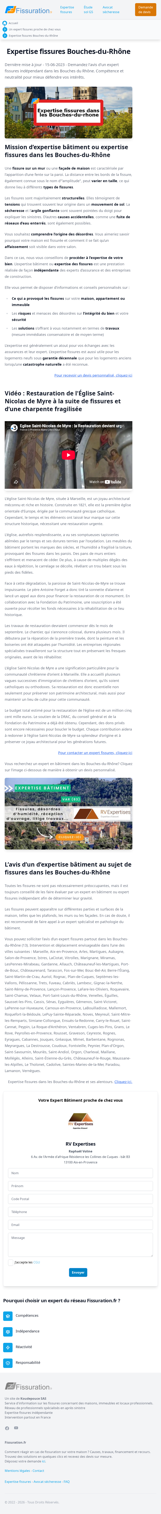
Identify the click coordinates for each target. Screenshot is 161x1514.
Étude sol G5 (88, 9)
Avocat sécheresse (111, 9)
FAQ (67, 1481)
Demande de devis (145, 9)
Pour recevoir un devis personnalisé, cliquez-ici (93, 375)
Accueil (13, 23)
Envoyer (78, 1272)
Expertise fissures (67, 9)
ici (43, 1461)
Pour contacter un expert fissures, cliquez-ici (95, 752)
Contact (38, 1471)
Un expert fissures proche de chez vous (35, 29)
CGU (36, 1262)
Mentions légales (17, 1471)
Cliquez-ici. (123, 1081)
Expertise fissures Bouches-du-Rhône (33, 35)
